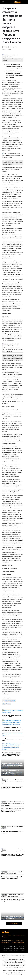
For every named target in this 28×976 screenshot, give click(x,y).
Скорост (4, 764)
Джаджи (5, 47)
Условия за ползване (7, 940)
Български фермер (8, 948)
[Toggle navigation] (3, 2)
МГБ (5, 946)
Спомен (22, 950)
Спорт (3, 917)
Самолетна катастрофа (9, 700)
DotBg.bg (22, 948)
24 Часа (10, 946)
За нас (4, 935)
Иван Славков (6, 704)
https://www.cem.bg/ (17, 974)
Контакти (4, 937)
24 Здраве (16, 950)
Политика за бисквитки (18, 942)
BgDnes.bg (16, 948)
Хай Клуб (21, 946)
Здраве (4, 773)
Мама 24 (10, 950)
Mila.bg (5, 950)
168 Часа (15, 946)
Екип (9, 935)
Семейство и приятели (19, 935)
